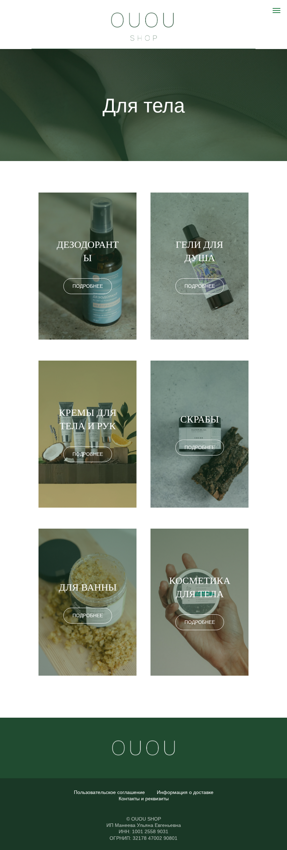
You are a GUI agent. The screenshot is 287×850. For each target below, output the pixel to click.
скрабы (199, 419)
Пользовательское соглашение (109, 792)
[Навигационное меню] (276, 10)
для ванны (88, 587)
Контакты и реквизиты (144, 798)
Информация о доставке (185, 792)
